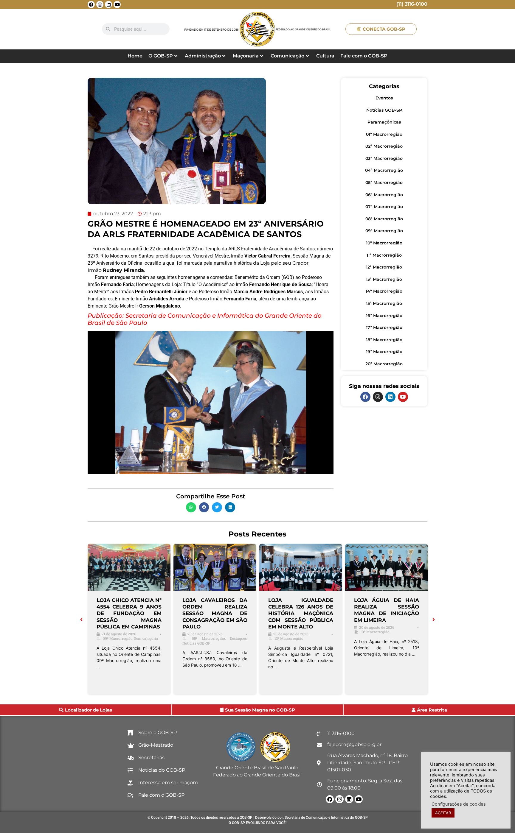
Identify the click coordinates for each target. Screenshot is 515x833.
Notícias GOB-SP (384, 110)
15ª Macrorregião (384, 303)
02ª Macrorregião (384, 146)
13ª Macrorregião (384, 279)
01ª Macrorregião (384, 134)
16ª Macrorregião (384, 315)
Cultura (325, 56)
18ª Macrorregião (384, 339)
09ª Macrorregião (384, 230)
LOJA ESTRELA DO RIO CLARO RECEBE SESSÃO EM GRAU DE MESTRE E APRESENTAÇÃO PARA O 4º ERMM (386, 613)
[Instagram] (99, 4)
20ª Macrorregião (384, 363)
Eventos (384, 98)
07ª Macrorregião (384, 206)
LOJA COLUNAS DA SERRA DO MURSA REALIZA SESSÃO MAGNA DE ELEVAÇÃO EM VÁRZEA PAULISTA (214, 613)
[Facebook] (91, 4)
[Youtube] (117, 4)
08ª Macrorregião (384, 218)
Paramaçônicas (384, 122)
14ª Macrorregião (384, 291)
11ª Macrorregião (384, 255)
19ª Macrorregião (384, 351)
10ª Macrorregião (384, 243)
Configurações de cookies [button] (459, 804)
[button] (191, 507)
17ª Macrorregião (384, 327)
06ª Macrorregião (384, 194)
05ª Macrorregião (384, 182)
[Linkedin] (108, 4)
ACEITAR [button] (443, 812)
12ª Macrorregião (384, 267)
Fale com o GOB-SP (363, 56)
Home (135, 56)
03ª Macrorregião (384, 158)
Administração (203, 56)
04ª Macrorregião (384, 170)
